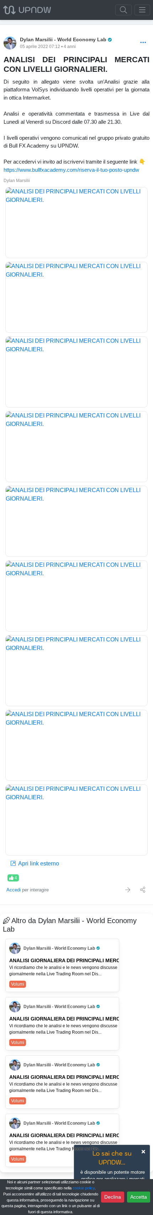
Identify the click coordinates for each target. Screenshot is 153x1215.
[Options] (143, 43)
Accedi (13, 889)
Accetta (138, 1197)
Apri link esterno (38, 863)
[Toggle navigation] (142, 10)
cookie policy (84, 1188)
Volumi (17, 984)
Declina (112, 1197)
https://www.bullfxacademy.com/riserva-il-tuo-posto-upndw (71, 170)
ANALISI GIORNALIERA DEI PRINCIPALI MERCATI (68, 960)
